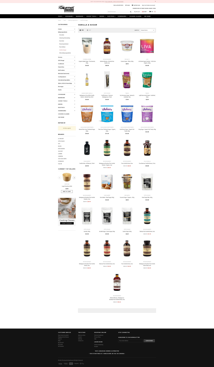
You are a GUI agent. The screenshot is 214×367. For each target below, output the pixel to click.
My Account (61, 342)
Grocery (60, 57)
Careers (80, 337)
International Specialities (64, 80)
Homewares (122, 16)
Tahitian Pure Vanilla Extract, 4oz (147, 231)
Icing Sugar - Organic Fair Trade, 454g (147, 129)
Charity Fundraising (98, 344)
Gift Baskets (61, 346)
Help (95, 338)
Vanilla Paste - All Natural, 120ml (86, 163)
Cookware (69, 16)
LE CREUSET (61, 138)
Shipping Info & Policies (63, 337)
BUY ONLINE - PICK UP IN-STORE (114, 1)
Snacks (60, 89)
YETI (59, 143)
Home (59, 20)
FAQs (59, 340)
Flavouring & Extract (63, 44)
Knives (101, 16)
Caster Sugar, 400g (127, 231)
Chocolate (61, 35)
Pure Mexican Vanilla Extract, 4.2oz (147, 163)
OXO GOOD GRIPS (62, 158)
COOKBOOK (61, 161)
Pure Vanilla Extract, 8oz (127, 163)
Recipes (96, 346)
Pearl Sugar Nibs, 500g (147, 197)
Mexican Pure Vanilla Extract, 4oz (107, 263)
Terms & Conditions (98, 335)
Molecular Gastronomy (63, 73)
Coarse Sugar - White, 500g (127, 61)
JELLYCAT (60, 151)
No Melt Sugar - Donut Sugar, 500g (107, 231)
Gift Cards (60, 344)
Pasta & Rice (61, 67)
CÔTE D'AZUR (61, 141)
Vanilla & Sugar (84, 20)
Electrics (111, 16)
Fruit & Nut (61, 41)
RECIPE (59, 146)
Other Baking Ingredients (65, 53)
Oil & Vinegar (61, 60)
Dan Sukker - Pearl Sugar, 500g (107, 197)
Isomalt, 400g (87, 231)
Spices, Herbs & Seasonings (65, 83)
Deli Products (61, 70)
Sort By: (137, 30)
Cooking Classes (135, 16)
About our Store (81, 335)
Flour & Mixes (62, 47)
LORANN (60, 153)
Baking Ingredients (73, 20)
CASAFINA (60, 156)
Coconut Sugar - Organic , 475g (127, 197)
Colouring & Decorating (64, 38)
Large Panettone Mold (67, 186)
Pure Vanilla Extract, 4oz (127, 263)
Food (60, 16)
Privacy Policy (97, 337)
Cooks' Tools (91, 16)
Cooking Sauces (62, 76)
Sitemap (80, 338)
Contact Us (80, 340)
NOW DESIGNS (61, 148)
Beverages (60, 86)
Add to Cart (67, 191)
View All (60, 163)
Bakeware (79, 16)
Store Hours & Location (63, 335)
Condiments (61, 63)
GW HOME (147, 16)
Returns (60, 338)
